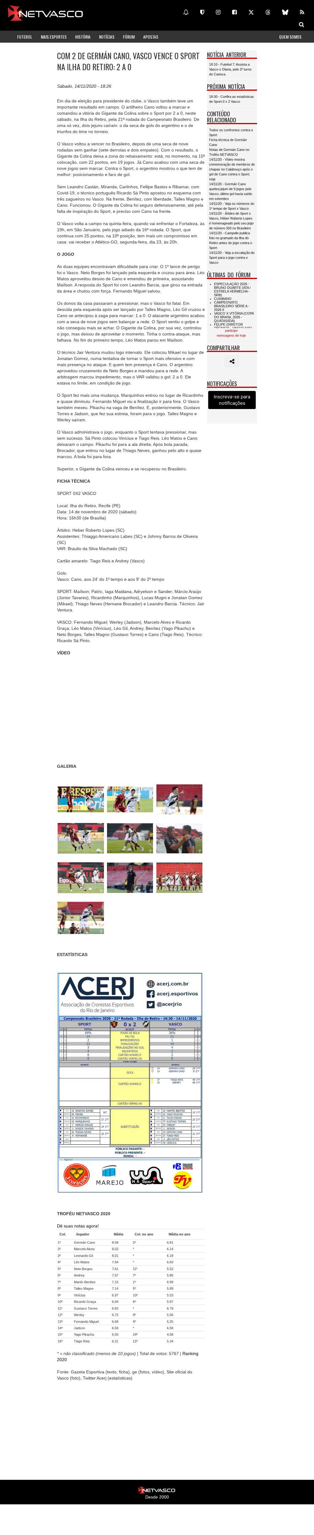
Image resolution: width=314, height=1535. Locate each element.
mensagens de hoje (231, 335)
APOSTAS (150, 36)
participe (231, 330)
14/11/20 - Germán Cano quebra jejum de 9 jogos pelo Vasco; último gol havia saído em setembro (230, 191)
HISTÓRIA (82, 36)
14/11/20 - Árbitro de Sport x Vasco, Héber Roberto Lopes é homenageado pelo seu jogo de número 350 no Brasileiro (231, 221)
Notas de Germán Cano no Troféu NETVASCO (229, 152)
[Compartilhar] (231, 361)
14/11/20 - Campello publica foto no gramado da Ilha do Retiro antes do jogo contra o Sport (230, 240)
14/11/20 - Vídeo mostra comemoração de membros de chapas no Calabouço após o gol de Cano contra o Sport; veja (232, 169)
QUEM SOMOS (290, 36)
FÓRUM (129, 36)
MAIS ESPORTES (54, 36)
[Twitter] (251, 12)
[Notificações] (186, 12)
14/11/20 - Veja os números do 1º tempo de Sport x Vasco (231, 206)
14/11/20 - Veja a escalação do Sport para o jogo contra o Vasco (232, 257)
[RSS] (302, 12)
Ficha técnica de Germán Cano (228, 142)
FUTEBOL (24, 36)
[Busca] (301, 24)
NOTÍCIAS (106, 36)
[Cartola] (202, 12)
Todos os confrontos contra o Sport (231, 132)
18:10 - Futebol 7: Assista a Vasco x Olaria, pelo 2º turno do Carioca (230, 69)
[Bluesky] (285, 12)
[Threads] (268, 12)
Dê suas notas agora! (78, 1225)
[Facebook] (234, 12)
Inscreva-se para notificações (232, 400)
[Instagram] (218, 12)
